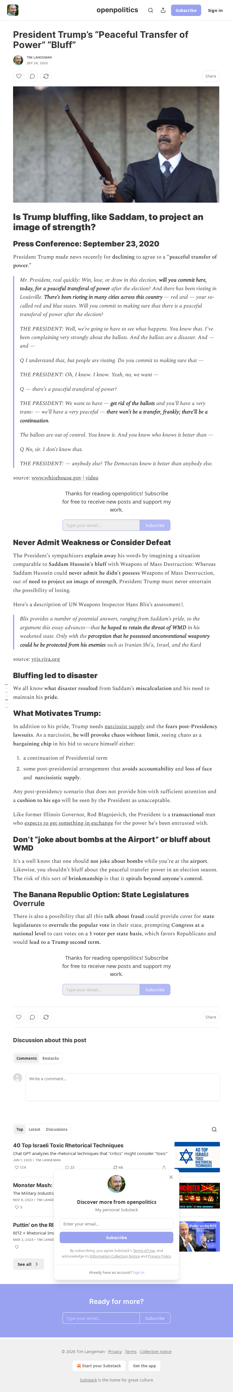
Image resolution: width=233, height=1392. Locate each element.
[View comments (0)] (32, 76)
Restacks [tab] (50, 1058)
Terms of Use (144, 1250)
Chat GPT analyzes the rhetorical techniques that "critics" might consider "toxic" (90, 1153)
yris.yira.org (46, 659)
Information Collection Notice (115, 1256)
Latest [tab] (34, 1129)
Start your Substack (101, 1365)
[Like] (18, 76)
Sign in (215, 10)
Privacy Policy (159, 1256)
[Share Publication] (163, 10)
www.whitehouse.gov (56, 478)
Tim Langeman (39, 57)
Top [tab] (19, 1129)
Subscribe (186, 10)
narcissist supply (125, 726)
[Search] (150, 10)
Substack (88, 1380)
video (92, 478)
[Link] (5, 222)
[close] (171, 1177)
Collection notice (156, 1351)
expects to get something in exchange (68, 823)
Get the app (144, 1365)
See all (25, 1264)
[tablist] (37, 1058)
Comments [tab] (26, 1058)
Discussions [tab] (56, 1129)
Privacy (115, 1351)
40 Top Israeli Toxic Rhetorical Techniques (68, 1145)
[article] (116, 1157)
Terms (131, 1351)
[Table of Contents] (6, 696)
